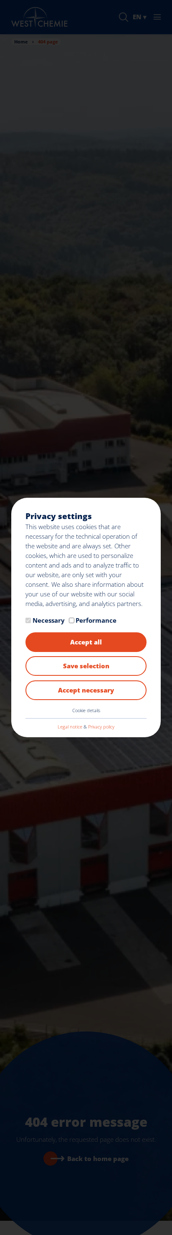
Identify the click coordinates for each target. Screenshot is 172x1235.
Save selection (86, 666)
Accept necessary (86, 690)
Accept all (86, 642)
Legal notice (70, 726)
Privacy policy (101, 726)
